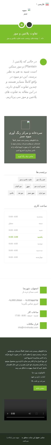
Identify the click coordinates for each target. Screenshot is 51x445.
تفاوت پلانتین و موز (26, 179)
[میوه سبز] (25, 11)
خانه (42, 38)
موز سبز (31, 193)
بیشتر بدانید (40, 388)
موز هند (20, 193)
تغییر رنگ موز (40, 179)
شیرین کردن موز (39, 186)
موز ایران (42, 193)
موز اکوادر (18, 186)
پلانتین (11, 193)
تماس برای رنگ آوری (25, 156)
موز (28, 186)
